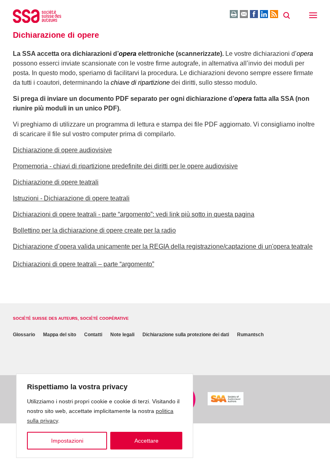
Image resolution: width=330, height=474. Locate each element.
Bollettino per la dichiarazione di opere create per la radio (94, 230)
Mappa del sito (59, 334)
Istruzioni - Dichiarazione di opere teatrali (71, 198)
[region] (104, 416)
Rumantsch (250, 334)
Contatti (93, 334)
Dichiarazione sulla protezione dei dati (185, 334)
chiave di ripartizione (140, 82)
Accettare (146, 440)
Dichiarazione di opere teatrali (56, 182)
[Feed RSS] (274, 14)
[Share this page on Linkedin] (264, 14)
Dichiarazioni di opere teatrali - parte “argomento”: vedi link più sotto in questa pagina (133, 214)
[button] (313, 16)
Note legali (122, 334)
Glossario (24, 334)
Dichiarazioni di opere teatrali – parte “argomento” (83, 264)
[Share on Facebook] (254, 14)
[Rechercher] (286, 15)
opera (127, 53)
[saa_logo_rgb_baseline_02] (225, 398)
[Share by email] (244, 14)
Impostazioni (67, 440)
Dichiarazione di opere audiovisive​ (62, 150)
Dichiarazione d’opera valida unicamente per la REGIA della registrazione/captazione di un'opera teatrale (163, 246)
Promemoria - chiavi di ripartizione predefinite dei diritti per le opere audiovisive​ (125, 166)
